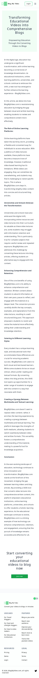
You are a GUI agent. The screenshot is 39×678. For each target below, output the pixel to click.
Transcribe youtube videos (27, 640)
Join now (19, 576)
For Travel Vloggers (7, 618)
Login (29, 4)
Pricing (6, 652)
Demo (6, 656)
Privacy (24, 652)
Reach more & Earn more (27, 634)
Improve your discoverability (27, 628)
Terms (24, 656)
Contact (24, 660)
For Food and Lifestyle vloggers (10, 624)
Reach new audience (26, 622)
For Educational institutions (10, 636)
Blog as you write (28, 617)
